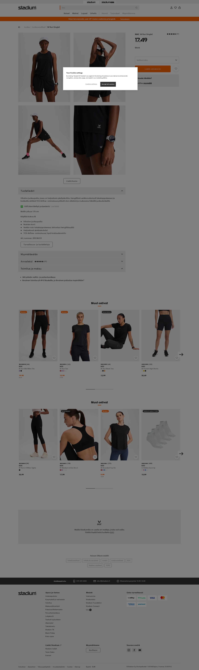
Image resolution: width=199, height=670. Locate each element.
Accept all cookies (108, 84)
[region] (100, 78)
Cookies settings (91, 84)
